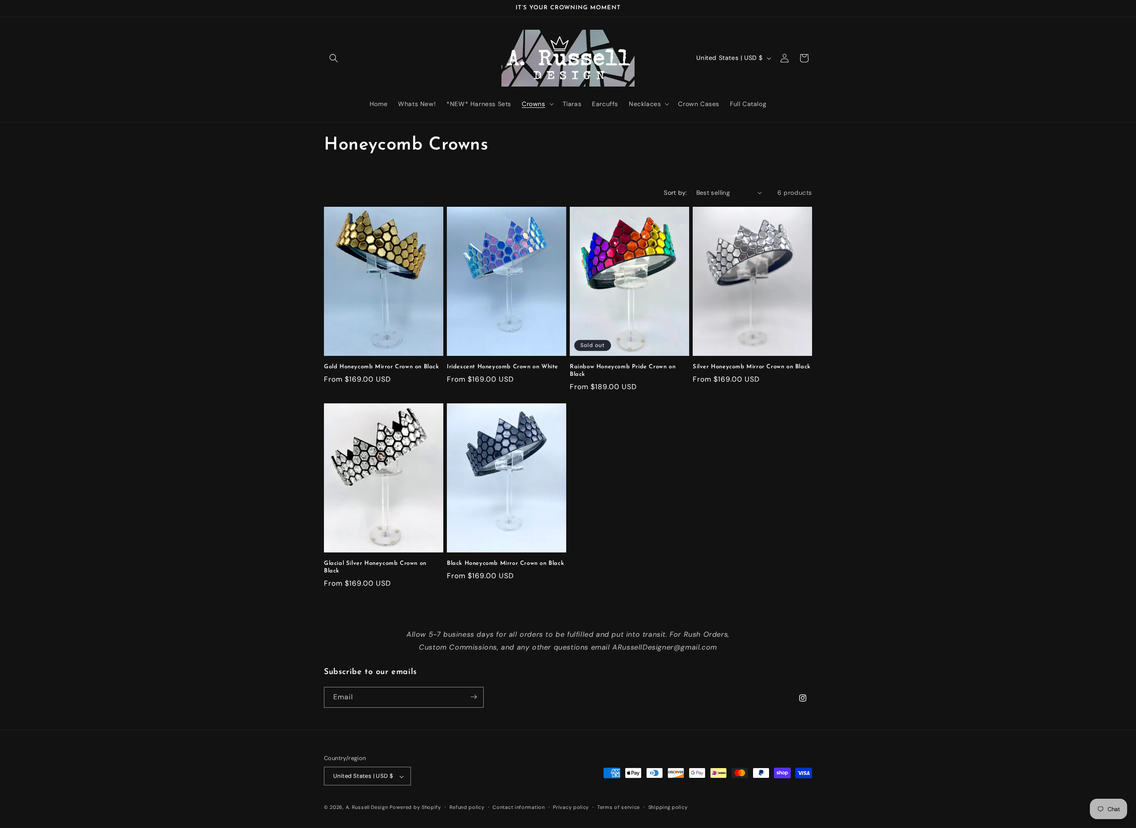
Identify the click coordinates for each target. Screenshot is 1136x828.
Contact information (518, 807)
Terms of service (618, 807)
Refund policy (467, 807)
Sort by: (675, 193)
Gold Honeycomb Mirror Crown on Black (381, 367)
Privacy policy (571, 807)
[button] (333, 58)
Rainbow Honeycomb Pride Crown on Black (622, 370)
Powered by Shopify (415, 807)
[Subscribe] (473, 696)
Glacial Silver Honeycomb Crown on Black (375, 567)
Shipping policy (668, 807)
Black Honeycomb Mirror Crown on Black (505, 563)
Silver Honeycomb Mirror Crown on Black (752, 367)
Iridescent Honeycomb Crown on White (502, 367)
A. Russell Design (367, 807)
